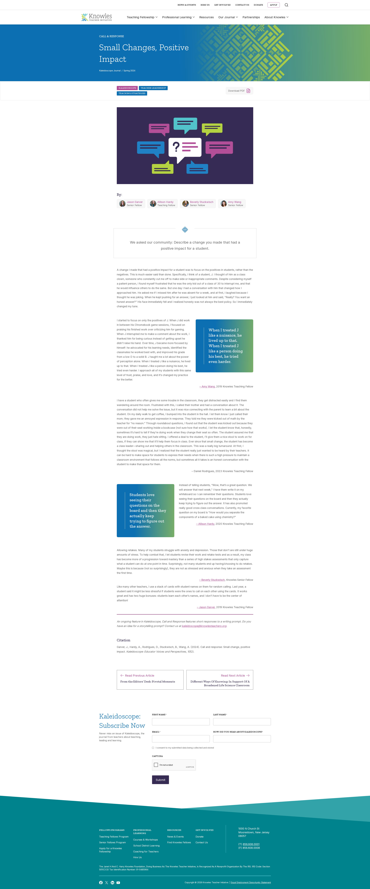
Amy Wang (234, 201)
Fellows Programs (112, 830)
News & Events (187, 5)
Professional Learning (177, 17)
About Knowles (274, 17)
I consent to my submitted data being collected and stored (185, 747)
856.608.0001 (251, 844)
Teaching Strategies (132, 93)
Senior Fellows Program (112, 842)
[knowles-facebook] (101, 882)
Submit (160, 780)
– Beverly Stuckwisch (212, 579)
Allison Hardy (165, 201)
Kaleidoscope (127, 88)
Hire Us (205, 5)
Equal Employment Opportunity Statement (251, 882)
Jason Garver (135, 201)
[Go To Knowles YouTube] (118, 882)
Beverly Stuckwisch (201, 201)
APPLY (273, 5)
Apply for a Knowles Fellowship (110, 850)
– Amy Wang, (207, 386)
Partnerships (251, 17)
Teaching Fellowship (140, 17)
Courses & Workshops (145, 839)
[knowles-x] (106, 882)
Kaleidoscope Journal (110, 70)
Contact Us (242, 5)
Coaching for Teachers (146, 851)
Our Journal (226, 17)
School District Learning (146, 845)
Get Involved (222, 5)
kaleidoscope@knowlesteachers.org (204, 625)
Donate (258, 5)
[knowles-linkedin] (112, 882)
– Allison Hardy (205, 523)
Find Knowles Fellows (179, 842)
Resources (206, 17)
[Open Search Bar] (286, 5)
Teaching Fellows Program (113, 836)
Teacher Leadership (153, 88)
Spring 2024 (129, 70)
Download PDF (236, 90)
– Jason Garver (206, 607)
